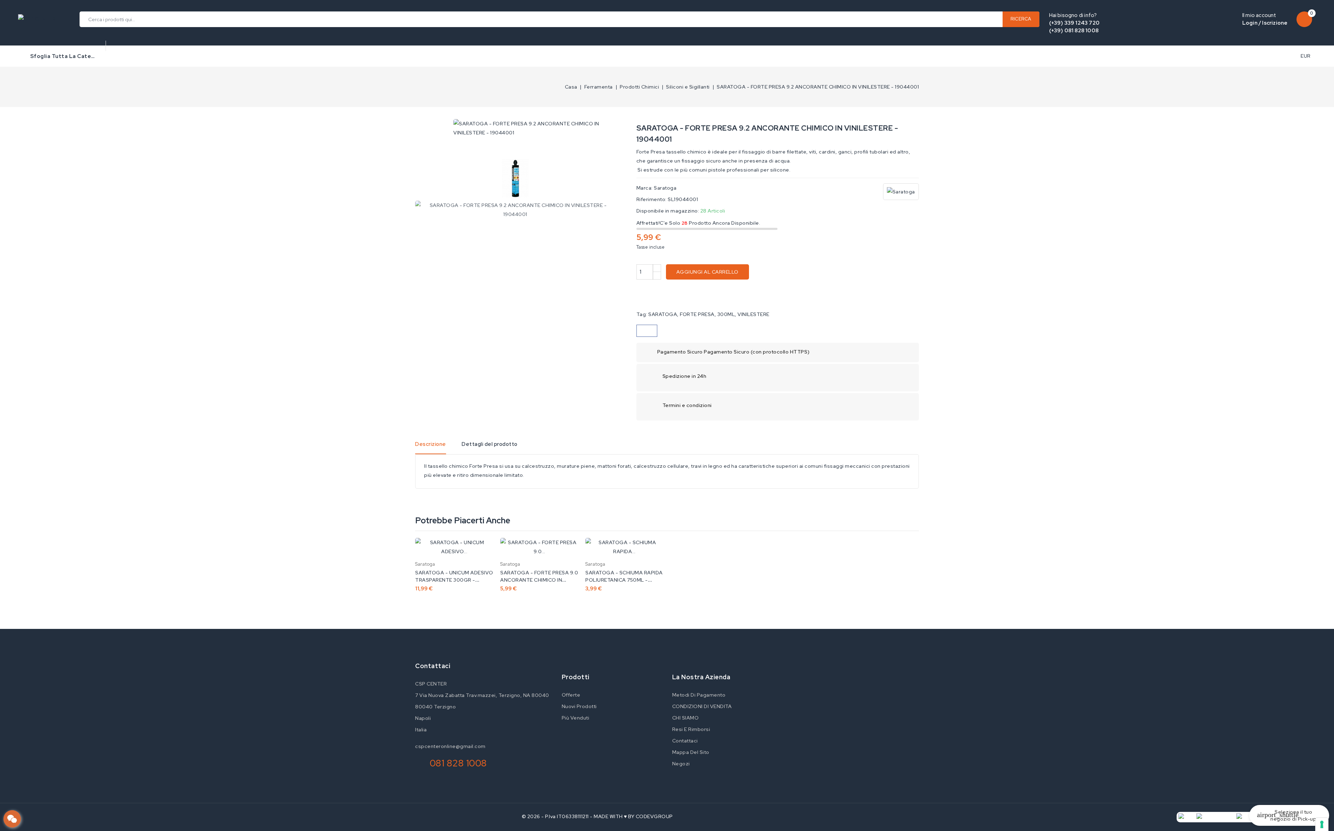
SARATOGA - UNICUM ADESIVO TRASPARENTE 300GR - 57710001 (454, 580)
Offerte (571, 695)
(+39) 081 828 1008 (1074, 30)
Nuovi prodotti (579, 706)
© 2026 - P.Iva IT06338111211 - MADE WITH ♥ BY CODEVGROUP (597, 816)
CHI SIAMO (685, 718)
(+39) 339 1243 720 (1074, 22)
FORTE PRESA (697, 314)
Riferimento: (651, 199)
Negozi (681, 764)
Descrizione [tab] (430, 444)
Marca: (644, 188)
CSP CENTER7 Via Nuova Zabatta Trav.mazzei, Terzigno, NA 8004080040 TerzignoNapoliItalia (482, 707)
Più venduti (576, 718)
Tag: (641, 314)
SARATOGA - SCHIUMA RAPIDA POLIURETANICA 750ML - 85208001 (624, 580)
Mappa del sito (690, 752)
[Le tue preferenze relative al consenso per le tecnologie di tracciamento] (1321, 824)
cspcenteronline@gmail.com (450, 746)
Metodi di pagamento (699, 695)
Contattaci (432, 666)
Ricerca (1021, 19)
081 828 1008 (458, 763)
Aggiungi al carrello (707, 272)
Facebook (561, 667)
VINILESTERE (753, 314)
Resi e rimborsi (691, 729)
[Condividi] (647, 330)
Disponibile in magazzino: (667, 211)
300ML (726, 314)
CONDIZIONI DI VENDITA (702, 706)
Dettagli (483, 550)
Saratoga (665, 188)
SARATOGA (662, 314)
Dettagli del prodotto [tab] (490, 444)
